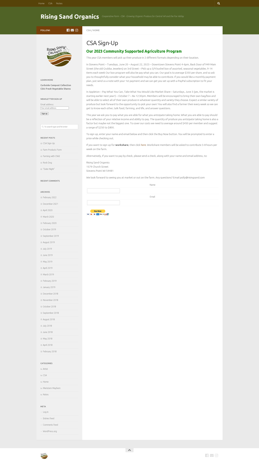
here (143, 144)
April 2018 (47, 345)
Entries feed (48, 418)
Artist (45, 369)
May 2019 (47, 261)
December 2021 (50, 204)
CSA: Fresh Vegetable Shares (55, 89)
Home (41, 3)
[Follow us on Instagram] (76, 30)
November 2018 (50, 300)
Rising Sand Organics (69, 16)
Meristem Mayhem (51, 388)
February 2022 (50, 197)
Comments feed (50, 425)
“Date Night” (49, 169)
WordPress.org (50, 431)
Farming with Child (51, 156)
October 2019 (49, 229)
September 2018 (51, 313)
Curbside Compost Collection (55, 85)
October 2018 (49, 306)
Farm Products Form (52, 150)
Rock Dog (47, 162)
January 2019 (49, 287)
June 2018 (48, 332)
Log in (45, 412)
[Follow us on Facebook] (68, 30)
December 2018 (50, 293)
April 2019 (47, 268)
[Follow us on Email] (72, 30)
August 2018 (49, 319)
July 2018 (47, 326)
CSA (50, 3)
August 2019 (49, 242)
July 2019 (47, 249)
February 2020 (50, 223)
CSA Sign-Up (49, 143)
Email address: (47, 104)
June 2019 (48, 255)
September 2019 (51, 236)
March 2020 (48, 216)
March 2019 (48, 274)
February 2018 (50, 351)
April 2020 (47, 210)
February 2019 (50, 281)
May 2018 (47, 338)
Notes (59, 3)
